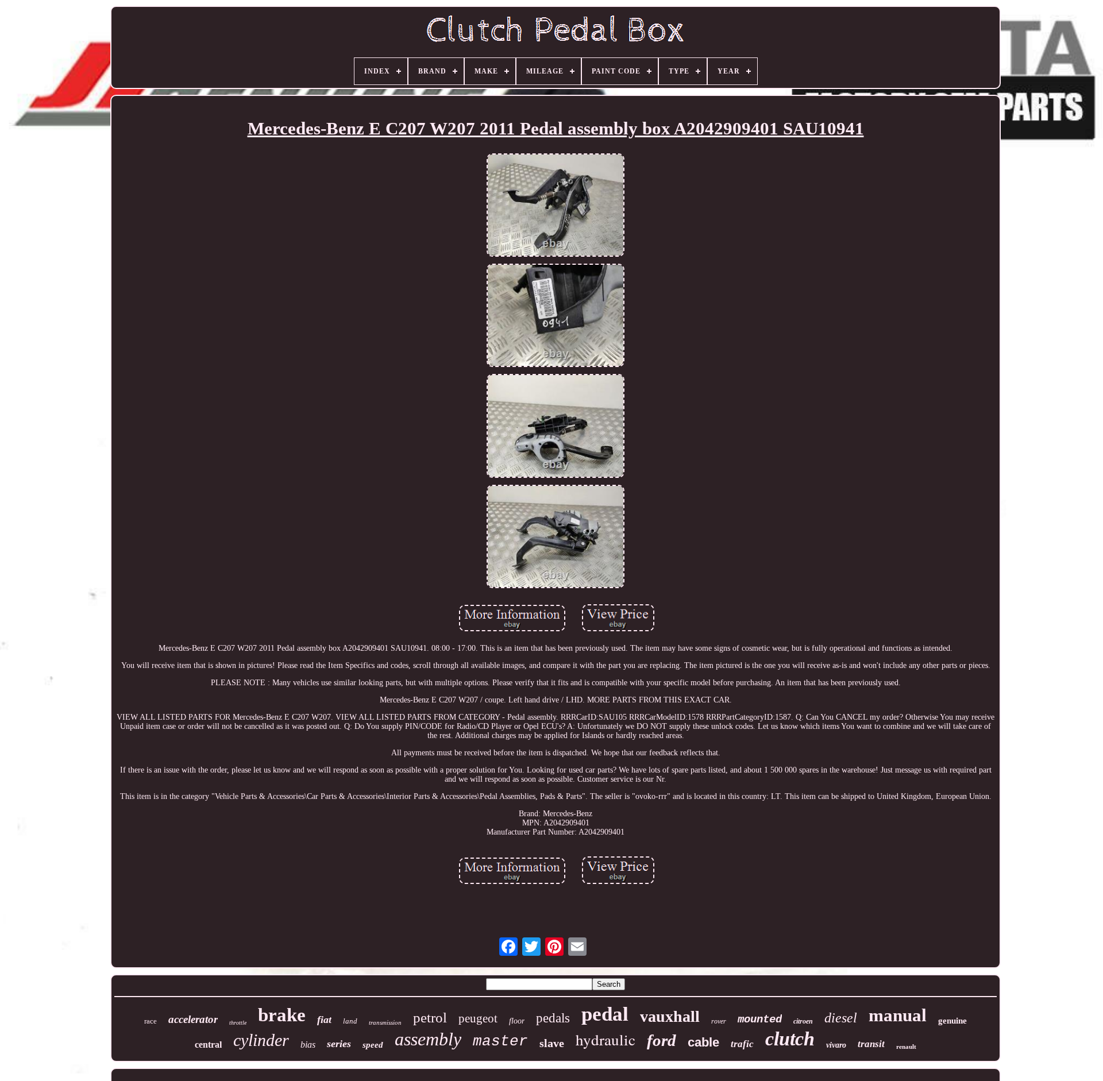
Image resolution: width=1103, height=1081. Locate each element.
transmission (385, 1022)
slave (551, 1043)
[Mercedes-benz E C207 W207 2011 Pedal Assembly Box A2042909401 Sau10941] (555, 206)
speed (372, 1044)
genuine (952, 1020)
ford (661, 1040)
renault (906, 1046)
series (339, 1043)
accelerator (193, 1019)
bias (307, 1044)
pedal (604, 1014)
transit (871, 1043)
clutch (790, 1038)
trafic (742, 1043)
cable (703, 1042)
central (208, 1044)
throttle (237, 1023)
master (500, 1041)
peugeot (477, 1018)
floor (516, 1021)
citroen (803, 1021)
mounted (760, 1019)
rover (718, 1021)
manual (898, 1015)
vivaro (836, 1045)
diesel (840, 1017)
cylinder (261, 1039)
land (350, 1021)
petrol (430, 1017)
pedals (553, 1018)
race (150, 1021)
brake (282, 1015)
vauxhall (670, 1016)
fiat (324, 1019)
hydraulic (605, 1039)
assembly (428, 1039)
